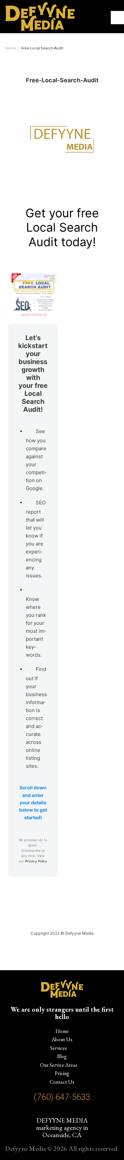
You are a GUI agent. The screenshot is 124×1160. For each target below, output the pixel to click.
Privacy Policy (36, 861)
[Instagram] (44, 1112)
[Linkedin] (80, 1112)
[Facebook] (56, 1112)
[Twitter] (68, 1112)
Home (10, 48)
